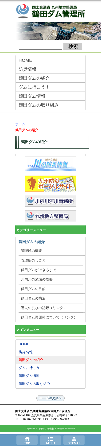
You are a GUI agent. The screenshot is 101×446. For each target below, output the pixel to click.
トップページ (27, 440)
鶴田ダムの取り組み (39, 104)
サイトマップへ (74, 440)
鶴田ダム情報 (32, 96)
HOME (25, 60)
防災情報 (27, 69)
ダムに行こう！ (34, 86)
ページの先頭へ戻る (50, 398)
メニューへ (50, 440)
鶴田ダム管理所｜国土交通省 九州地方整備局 (50, 12)
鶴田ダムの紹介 (34, 78)
